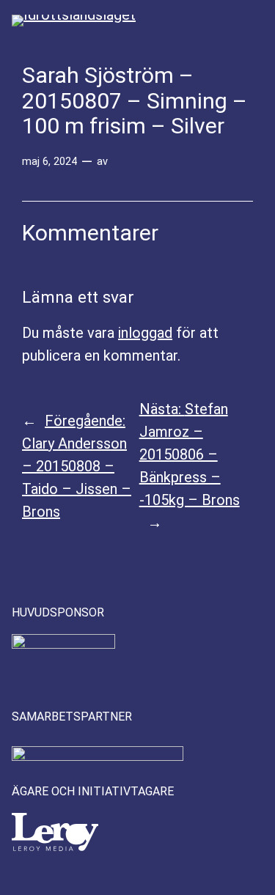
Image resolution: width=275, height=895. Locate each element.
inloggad (145, 333)
